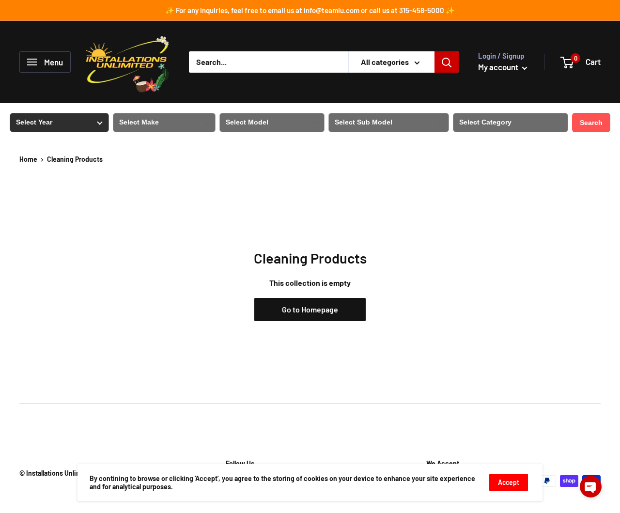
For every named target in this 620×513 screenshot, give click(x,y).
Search (591, 122)
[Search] (446, 62)
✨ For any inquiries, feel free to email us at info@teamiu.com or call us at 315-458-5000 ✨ (310, 10)
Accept (508, 482)
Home (28, 159)
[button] (591, 486)
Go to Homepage (310, 309)
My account (499, 67)
